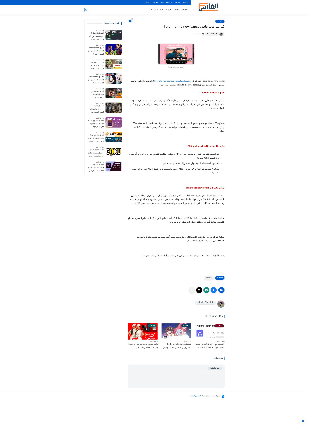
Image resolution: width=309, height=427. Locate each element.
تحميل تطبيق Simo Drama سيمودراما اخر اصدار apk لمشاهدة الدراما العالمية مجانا (96, 124)
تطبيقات (184, 10)
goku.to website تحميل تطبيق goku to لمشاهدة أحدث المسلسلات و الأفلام (96, 153)
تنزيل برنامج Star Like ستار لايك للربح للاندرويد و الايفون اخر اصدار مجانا (95, 139)
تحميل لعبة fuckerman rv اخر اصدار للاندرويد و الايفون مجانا (97, 109)
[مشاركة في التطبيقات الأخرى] (192, 290)
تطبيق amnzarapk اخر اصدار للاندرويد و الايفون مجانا (96, 80)
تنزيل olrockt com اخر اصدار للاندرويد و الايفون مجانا (96, 51)
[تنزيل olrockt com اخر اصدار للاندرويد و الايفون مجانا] (113, 49)
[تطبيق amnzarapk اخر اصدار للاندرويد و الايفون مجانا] (113, 78)
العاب (176, 10)
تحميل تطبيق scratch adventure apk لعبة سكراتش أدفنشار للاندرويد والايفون (96, 168)
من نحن (155, 3)
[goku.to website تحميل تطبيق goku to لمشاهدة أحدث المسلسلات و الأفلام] (113, 151)
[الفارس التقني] (208, 7)
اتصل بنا (146, 3)
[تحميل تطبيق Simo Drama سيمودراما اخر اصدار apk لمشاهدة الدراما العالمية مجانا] (113, 122)
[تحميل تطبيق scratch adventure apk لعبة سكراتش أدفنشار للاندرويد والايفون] (113, 166)
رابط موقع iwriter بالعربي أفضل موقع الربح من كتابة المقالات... (210, 346)
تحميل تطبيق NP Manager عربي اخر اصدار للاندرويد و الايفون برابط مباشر (96, 36)
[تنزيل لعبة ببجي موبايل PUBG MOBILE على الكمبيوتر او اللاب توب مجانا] (113, 93)
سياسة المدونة (166, 3)
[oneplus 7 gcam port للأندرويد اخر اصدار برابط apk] (113, 64)
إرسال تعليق (215, 368)
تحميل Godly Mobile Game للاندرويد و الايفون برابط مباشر (177, 346)
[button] (214, 290)
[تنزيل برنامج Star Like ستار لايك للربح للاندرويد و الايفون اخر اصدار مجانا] (113, 137)
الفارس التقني (195, 396)
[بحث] (86, 10)
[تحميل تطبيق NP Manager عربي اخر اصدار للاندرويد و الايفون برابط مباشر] (113, 35)
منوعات (154, 10)
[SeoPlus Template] (223, 396)
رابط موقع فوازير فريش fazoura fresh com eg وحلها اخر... (143, 346)
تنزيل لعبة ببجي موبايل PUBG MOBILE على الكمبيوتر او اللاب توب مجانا (97, 95)
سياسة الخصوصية (181, 3)
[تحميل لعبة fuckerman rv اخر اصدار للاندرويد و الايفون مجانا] (113, 108)
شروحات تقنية (166, 10)
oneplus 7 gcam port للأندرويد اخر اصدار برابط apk (97, 66)
